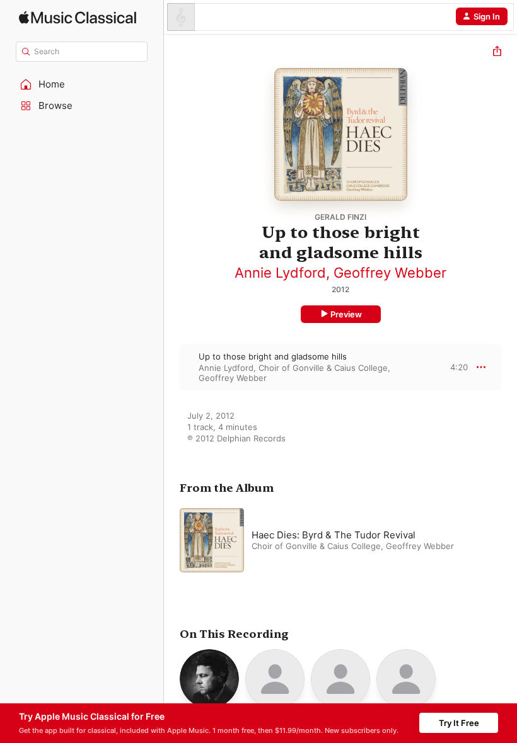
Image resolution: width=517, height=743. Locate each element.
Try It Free (459, 723)
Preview (346, 314)
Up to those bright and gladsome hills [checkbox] (273, 356)
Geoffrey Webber (390, 272)
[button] (82, 84)
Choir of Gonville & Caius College (323, 368)
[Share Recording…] (497, 53)
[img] (77, 17)
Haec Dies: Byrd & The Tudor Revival (333, 535)
